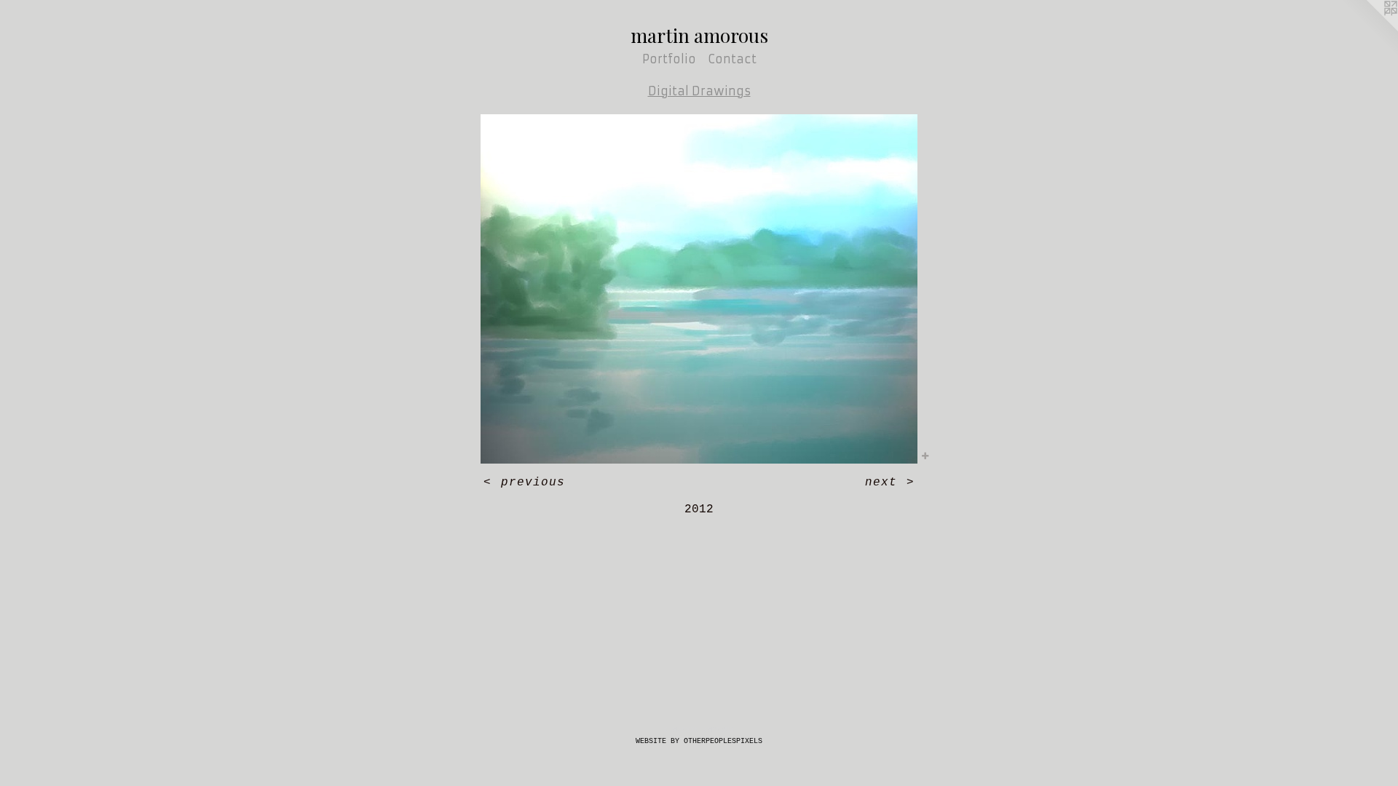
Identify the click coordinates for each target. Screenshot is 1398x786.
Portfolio (669, 59)
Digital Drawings (699, 91)
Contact (732, 59)
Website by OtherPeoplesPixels (699, 741)
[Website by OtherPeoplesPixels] (1369, 29)
